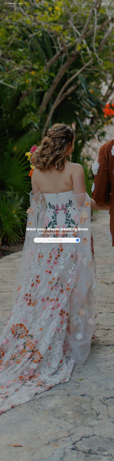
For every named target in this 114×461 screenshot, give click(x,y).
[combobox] (57, 240)
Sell (103, 3)
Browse (21, 3)
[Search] (77, 240)
